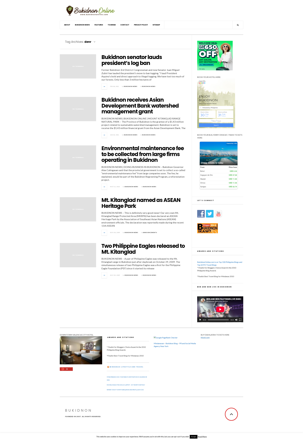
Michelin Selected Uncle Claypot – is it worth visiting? (126, 385)
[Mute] (236, 320)
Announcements (150, 232)
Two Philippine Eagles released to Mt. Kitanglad (143, 249)
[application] (220, 309)
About (67, 25)
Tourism (112, 25)
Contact (124, 25)
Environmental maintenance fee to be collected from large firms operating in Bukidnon (142, 154)
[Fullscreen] (240, 320)
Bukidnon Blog (172, 343)
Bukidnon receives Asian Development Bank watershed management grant (140, 105)
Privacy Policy (141, 25)
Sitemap (156, 25)
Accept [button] (193, 437)
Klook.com (205, 337)
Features (98, 25)
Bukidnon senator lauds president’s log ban (131, 60)
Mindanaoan (159, 343)
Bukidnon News (82, 25)
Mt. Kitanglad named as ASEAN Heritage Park (140, 203)
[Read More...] (104, 86)
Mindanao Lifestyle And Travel (126, 367)
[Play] (200, 320)
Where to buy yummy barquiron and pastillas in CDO (125, 389)
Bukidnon (78, 410)
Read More (202, 437)
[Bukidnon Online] (90, 10)
